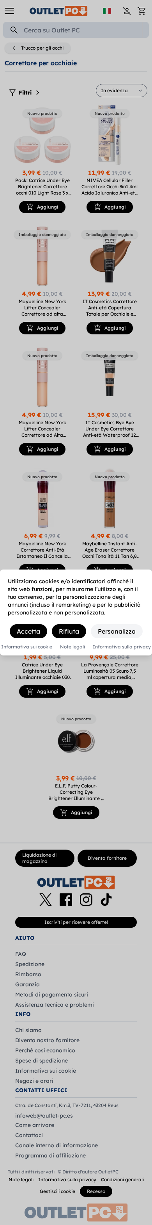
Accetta (28, 631)
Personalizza (117, 631)
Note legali (72, 647)
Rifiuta (69, 631)
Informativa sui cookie (26, 647)
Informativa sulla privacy (122, 647)
